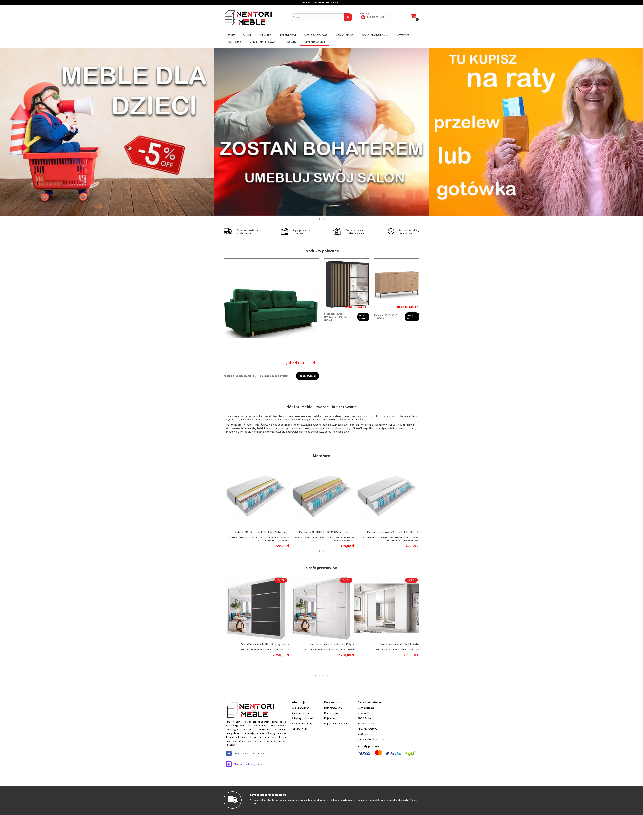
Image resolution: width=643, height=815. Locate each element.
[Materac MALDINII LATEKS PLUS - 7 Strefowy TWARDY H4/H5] (321, 496)
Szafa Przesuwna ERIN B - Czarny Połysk (265, 644)
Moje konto (331, 702)
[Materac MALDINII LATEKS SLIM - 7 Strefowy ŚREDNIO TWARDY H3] (256, 496)
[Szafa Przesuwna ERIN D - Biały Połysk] (321, 608)
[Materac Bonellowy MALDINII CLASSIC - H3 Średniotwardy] (386, 496)
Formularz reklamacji (301, 723)
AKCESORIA (234, 42)
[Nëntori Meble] (254, 18)
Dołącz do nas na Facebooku (249, 753)
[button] (319, 219)
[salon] (107, 132)
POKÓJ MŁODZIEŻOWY (375, 35)
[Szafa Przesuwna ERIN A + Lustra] (386, 608)
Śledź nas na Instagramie (248, 764)
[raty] (321, 132)
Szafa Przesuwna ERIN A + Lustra (399, 644)
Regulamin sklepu (300, 713)
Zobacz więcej (307, 375)
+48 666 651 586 (375, 17)
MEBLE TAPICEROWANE (263, 42)
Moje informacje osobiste (337, 723)
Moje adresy (330, 718)
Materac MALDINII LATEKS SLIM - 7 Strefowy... (261, 532)
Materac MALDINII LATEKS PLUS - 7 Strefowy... (326, 532)
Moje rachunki (331, 713)
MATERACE (403, 35)
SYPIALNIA (265, 35)
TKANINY (290, 42)
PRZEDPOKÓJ (288, 35)
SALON (247, 35)
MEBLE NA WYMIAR (314, 42)
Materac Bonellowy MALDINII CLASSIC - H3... (393, 532)
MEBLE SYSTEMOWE (315, 35)
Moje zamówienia (333, 707)
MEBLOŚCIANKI (345, 35)
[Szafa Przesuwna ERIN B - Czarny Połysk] (256, 608)
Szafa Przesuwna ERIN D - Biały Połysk (331, 644)
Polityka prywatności (302, 718)
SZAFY (231, 35)
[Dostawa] (536, 132)
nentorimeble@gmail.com (371, 739)
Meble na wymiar (300, 707)
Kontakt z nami (299, 728)
